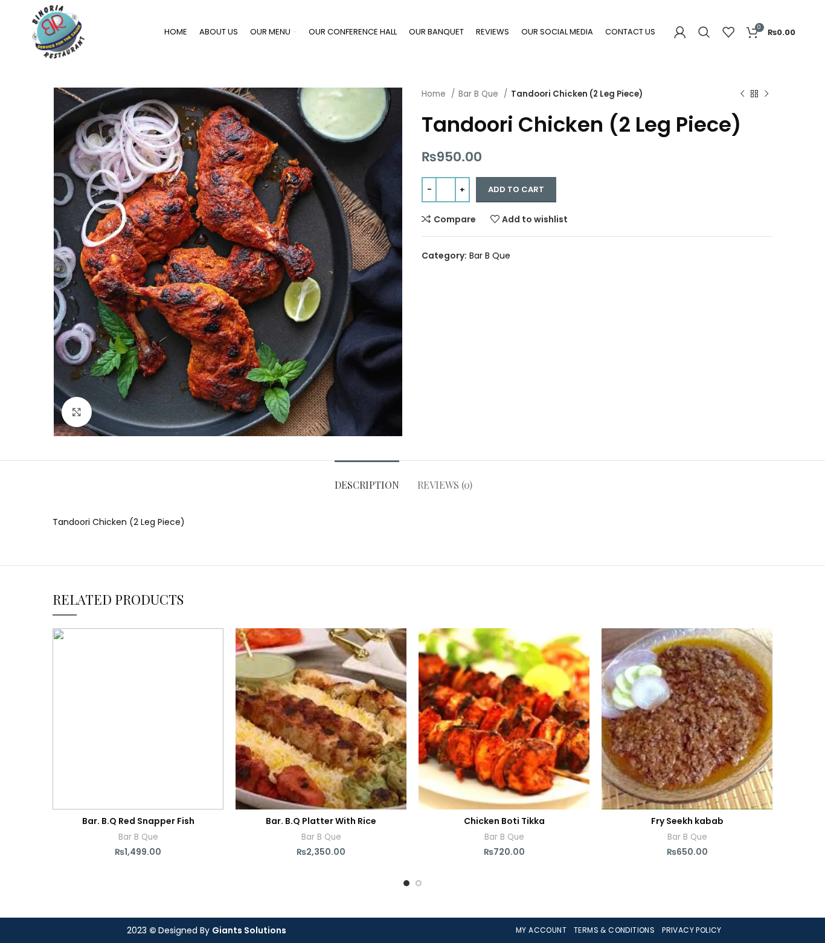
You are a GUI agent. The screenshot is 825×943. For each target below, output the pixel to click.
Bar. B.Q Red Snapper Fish (138, 821)
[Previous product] (742, 94)
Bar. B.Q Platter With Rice (321, 821)
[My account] (680, 32)
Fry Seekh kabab (687, 821)
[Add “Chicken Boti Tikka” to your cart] (580, 675)
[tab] (367, 478)
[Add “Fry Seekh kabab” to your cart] (763, 675)
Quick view (214, 702)
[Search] (704, 32)
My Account (541, 930)
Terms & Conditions (614, 930)
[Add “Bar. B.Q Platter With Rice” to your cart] (397, 675)
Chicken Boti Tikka (504, 821)
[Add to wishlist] (214, 647)
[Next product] (766, 94)
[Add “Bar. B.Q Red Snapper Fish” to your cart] (214, 675)
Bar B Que (479, 94)
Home (435, 94)
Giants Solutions (249, 930)
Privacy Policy (692, 930)
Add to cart (516, 189)
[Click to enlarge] (77, 412)
